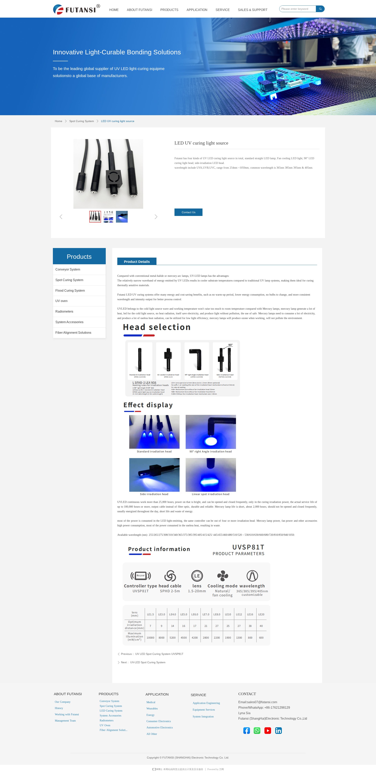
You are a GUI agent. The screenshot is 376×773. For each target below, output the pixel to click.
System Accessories (69, 322)
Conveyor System (67, 269)
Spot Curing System (81, 121)
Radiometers (64, 311)
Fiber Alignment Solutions (73, 332)
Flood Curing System (70, 290)
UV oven (61, 301)
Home (58, 121)
